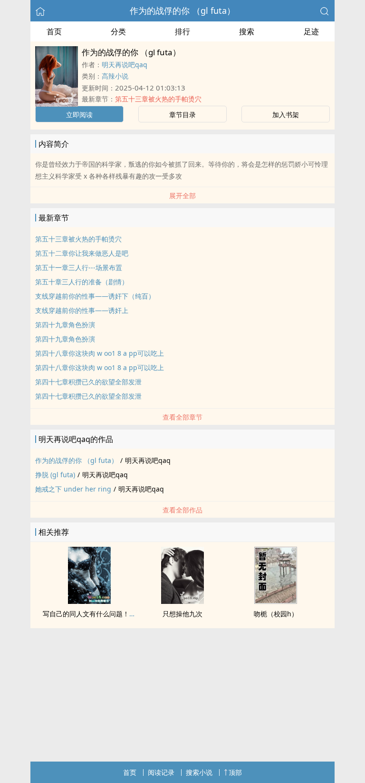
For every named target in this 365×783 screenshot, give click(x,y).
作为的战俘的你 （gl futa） (182, 10)
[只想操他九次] (182, 601)
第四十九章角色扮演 (65, 324)
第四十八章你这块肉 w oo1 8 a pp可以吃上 (99, 353)
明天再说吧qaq (124, 64)
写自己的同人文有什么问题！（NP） (97, 613)
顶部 (235, 772)
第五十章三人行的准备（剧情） (81, 281)
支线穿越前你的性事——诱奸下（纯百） (95, 296)
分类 (118, 31)
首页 (54, 31)
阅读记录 (161, 772)
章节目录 (182, 114)
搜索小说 (199, 772)
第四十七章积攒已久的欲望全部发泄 (88, 381)
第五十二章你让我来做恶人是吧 (81, 253)
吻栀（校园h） (276, 613)
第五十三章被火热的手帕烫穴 (158, 98)
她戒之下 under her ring (73, 488)
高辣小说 (115, 75)
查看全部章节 (182, 417)
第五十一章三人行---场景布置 (78, 267)
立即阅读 (79, 114)
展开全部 (182, 195)
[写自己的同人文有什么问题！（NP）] (89, 601)
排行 (182, 31)
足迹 (311, 31)
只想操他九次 (182, 613)
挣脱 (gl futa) (55, 474)
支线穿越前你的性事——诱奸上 (81, 310)
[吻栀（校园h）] (275, 601)
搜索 (246, 31)
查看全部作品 (182, 509)
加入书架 (285, 114)
